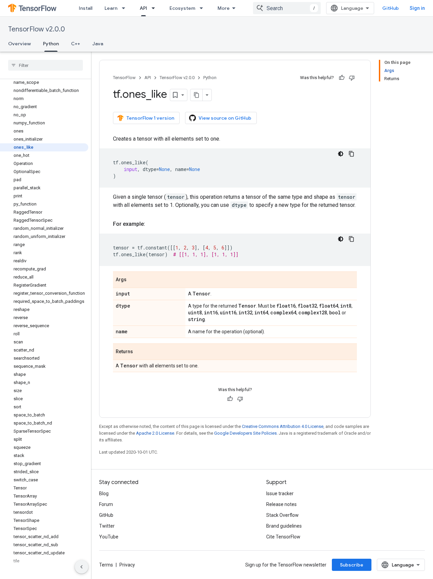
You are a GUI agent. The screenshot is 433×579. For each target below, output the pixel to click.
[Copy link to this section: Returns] (139, 352)
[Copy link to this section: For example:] (152, 224)
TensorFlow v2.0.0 (36, 29)
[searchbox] (45, 65)
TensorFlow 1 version (150, 118)
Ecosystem (182, 8)
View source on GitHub (225, 118)
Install (85, 8)
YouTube (108, 536)
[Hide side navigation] (81, 567)
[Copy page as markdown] (196, 95)
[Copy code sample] (351, 153)
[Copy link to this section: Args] (133, 280)
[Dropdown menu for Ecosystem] (203, 8)
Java (97, 44)
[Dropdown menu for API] (155, 8)
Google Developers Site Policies (245, 433)
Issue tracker (280, 493)
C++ (75, 44)
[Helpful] (342, 78)
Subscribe (351, 565)
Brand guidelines (284, 526)
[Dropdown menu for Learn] (125, 8)
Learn (111, 8)
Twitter (107, 526)
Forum (106, 504)
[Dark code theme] (340, 153)
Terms (106, 565)
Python (51, 44)
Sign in (417, 8)
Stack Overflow (282, 515)
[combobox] (287, 8)
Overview (19, 44)
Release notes (281, 504)
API (143, 8)
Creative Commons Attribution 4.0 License (282, 426)
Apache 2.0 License (155, 433)
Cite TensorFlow (283, 536)
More (224, 8)
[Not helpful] (352, 78)
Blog (104, 493)
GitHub (390, 8)
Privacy (127, 565)
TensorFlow (124, 77)
